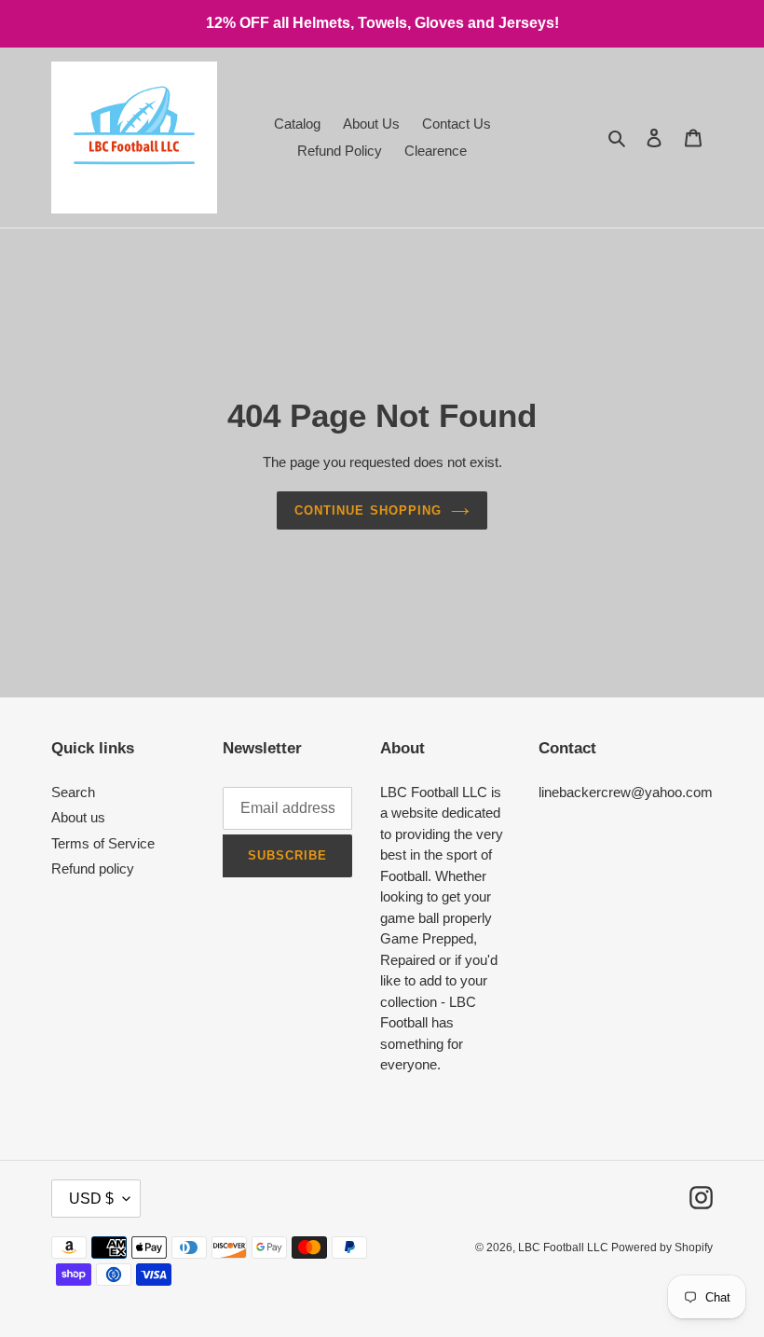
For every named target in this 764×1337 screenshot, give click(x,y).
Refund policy (92, 868)
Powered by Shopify (662, 1247)
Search (73, 792)
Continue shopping (368, 510)
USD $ (91, 1198)
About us (78, 817)
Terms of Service (103, 843)
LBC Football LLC (564, 1247)
